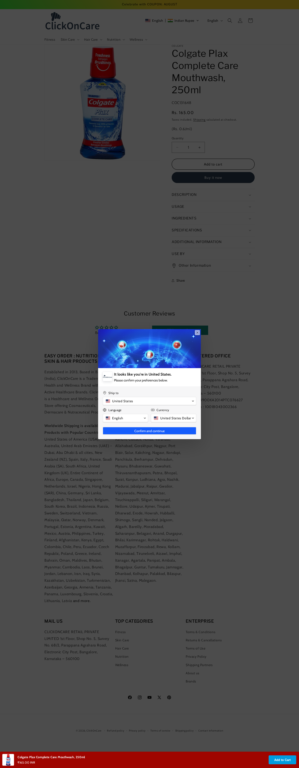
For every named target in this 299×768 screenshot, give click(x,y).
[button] (149, 401)
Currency (163, 410)
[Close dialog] (197, 332)
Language (115, 410)
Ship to (113, 393)
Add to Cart (282, 760)
